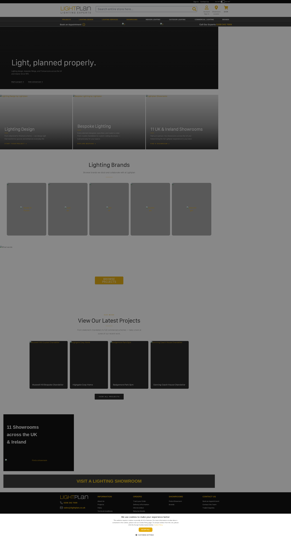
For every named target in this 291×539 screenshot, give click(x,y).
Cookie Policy (158, 525)
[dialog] (145, 526)
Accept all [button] (145, 530)
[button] (145, 535)
